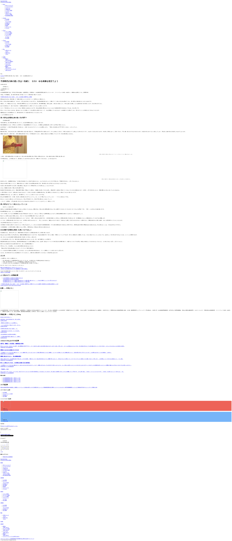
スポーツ (63, 387)
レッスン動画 (8, 34)
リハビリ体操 (77, 387)
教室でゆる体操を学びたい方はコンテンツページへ (11, 267)
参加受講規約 (13, 538)
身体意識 (6, 387)
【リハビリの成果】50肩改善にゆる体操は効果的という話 (45, 284)
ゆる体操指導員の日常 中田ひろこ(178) (11, 381)
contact (4, 57)
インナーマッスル (57, 387)
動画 (45, 387)
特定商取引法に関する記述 (22, 538)
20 (4, 447)
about (4, 4)
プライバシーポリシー (5, 538)
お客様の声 (7, 9)
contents (4, 18)
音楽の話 (2, 387)
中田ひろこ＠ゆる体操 (5, 272)
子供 (83, 387)
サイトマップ (31, 538)
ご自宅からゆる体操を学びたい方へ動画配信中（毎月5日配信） (14, 268)
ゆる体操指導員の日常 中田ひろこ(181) (11, 377)
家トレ (72, 387)
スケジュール (8, 26)
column (4, 40)
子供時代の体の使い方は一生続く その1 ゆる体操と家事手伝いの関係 (16, 96)
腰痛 (70, 387)
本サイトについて (9, 5)
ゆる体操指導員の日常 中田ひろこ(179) (11, 380)
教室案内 (48, 387)
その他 (95, 387)
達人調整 (7, 24)
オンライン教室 (8, 33)
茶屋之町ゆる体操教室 (8, 456)
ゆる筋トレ (7, 23)
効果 (35, 387)
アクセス (7, 11)
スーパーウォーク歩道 (22, 387)
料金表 (6, 25)
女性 (81, 387)
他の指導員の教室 (9, 15)
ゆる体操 (7, 19)
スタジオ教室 (8, 31)
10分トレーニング (40, 387)
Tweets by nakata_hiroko (5, 434)
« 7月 (1, 451)
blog (4, 49)
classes (4, 30)
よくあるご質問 (8, 10)
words (4, 56)
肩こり (13, 387)
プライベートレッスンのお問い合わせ (11, 536)
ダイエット (86, 387)
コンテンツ (7, 8)
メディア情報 (91, 387)
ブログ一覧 (5, 410)
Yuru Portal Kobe (3, 1)
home (1, 75)
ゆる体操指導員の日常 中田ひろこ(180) (11, 379)
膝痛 (16, 387)
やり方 (32, 387)
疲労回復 (67, 387)
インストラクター (9, 6)
